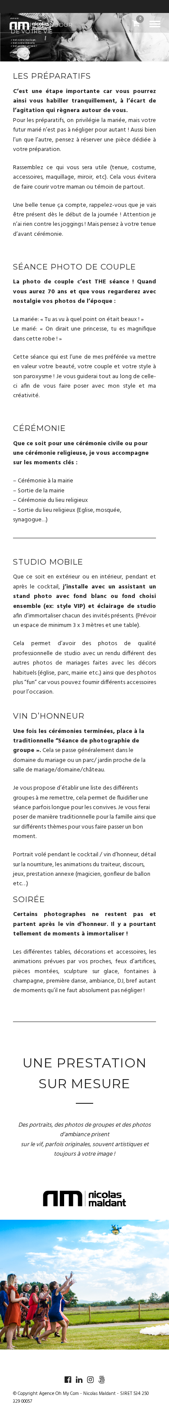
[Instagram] (90, 1379)
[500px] (101, 1379)
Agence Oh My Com (59, 1394)
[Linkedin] (78, 1379)
